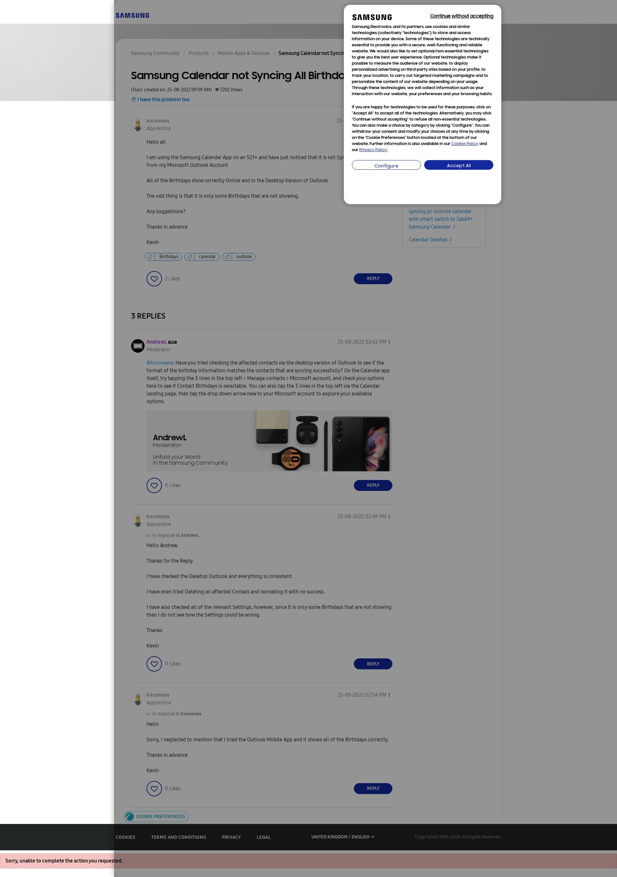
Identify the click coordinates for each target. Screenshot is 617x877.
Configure (386, 166)
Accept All (459, 166)
